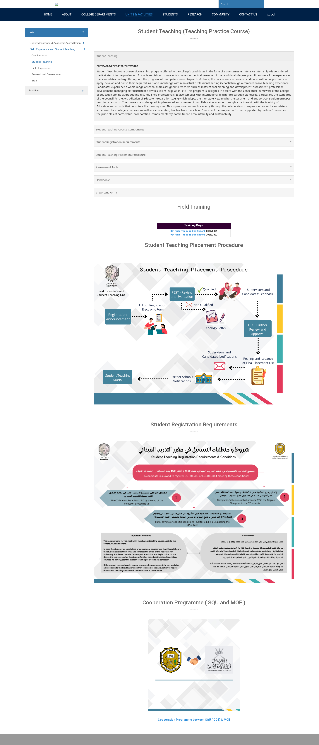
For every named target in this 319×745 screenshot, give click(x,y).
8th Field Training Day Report (188, 231)
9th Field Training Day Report (188, 234)
